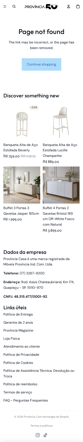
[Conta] (68, 6)
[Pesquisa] (14, 6)
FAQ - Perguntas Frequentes (25, 400)
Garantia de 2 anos (18, 322)
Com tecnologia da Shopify (52, 416)
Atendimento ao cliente (21, 346)
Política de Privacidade (21, 354)
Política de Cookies (18, 362)
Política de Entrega (18, 314)
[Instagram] (37, 435)
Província (29, 416)
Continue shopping (41, 64)
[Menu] (5, 6)
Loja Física (11, 338)
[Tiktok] (45, 435)
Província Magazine (18, 330)
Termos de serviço (17, 392)
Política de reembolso (20, 384)
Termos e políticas (41, 425)
